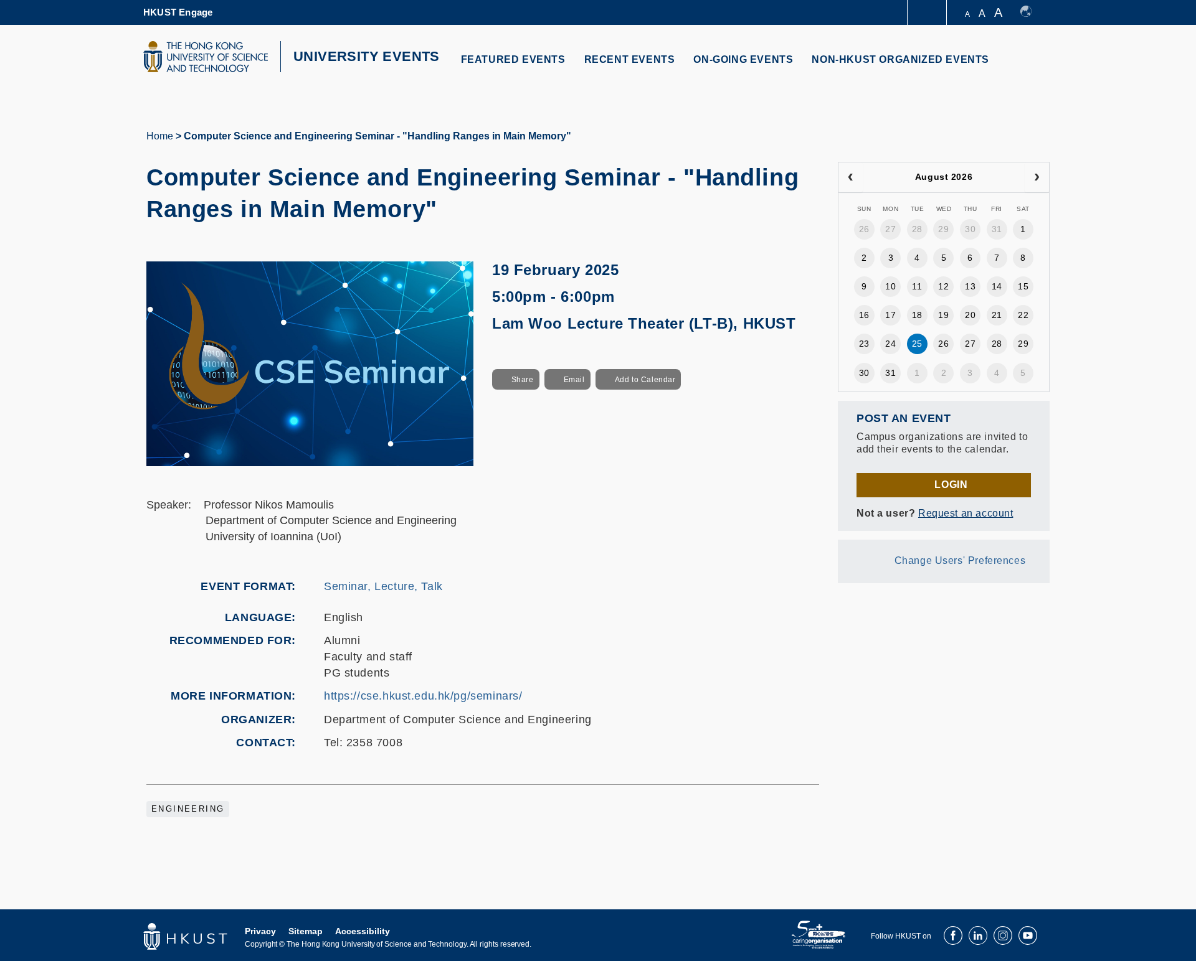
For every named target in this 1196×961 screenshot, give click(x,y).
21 (997, 315)
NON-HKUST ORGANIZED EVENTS (900, 59)
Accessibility (362, 931)
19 (943, 315)
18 (917, 315)
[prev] (850, 177)
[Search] (1032, 67)
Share (522, 379)
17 (890, 315)
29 (943, 229)
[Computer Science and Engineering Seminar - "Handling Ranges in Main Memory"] (309, 363)
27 (890, 229)
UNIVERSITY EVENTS (366, 56)
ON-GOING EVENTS (743, 59)
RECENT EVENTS (629, 59)
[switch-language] (1032, 12)
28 (917, 229)
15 (1023, 286)
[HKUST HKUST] (205, 56)
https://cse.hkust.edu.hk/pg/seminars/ (423, 696)
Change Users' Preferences (960, 560)
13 (970, 286)
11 (917, 286)
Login (950, 484)
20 (970, 315)
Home (159, 136)
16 (864, 315)
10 (890, 286)
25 (917, 344)
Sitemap (305, 931)
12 (943, 286)
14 (997, 286)
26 (864, 229)
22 (1023, 315)
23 (864, 344)
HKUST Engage (177, 12)
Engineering (187, 809)
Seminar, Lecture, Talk (383, 586)
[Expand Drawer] (927, 12)
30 (970, 229)
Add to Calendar (645, 379)
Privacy (260, 931)
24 (890, 344)
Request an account (965, 513)
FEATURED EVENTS (513, 59)
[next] (1037, 177)
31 (997, 229)
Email (574, 379)
